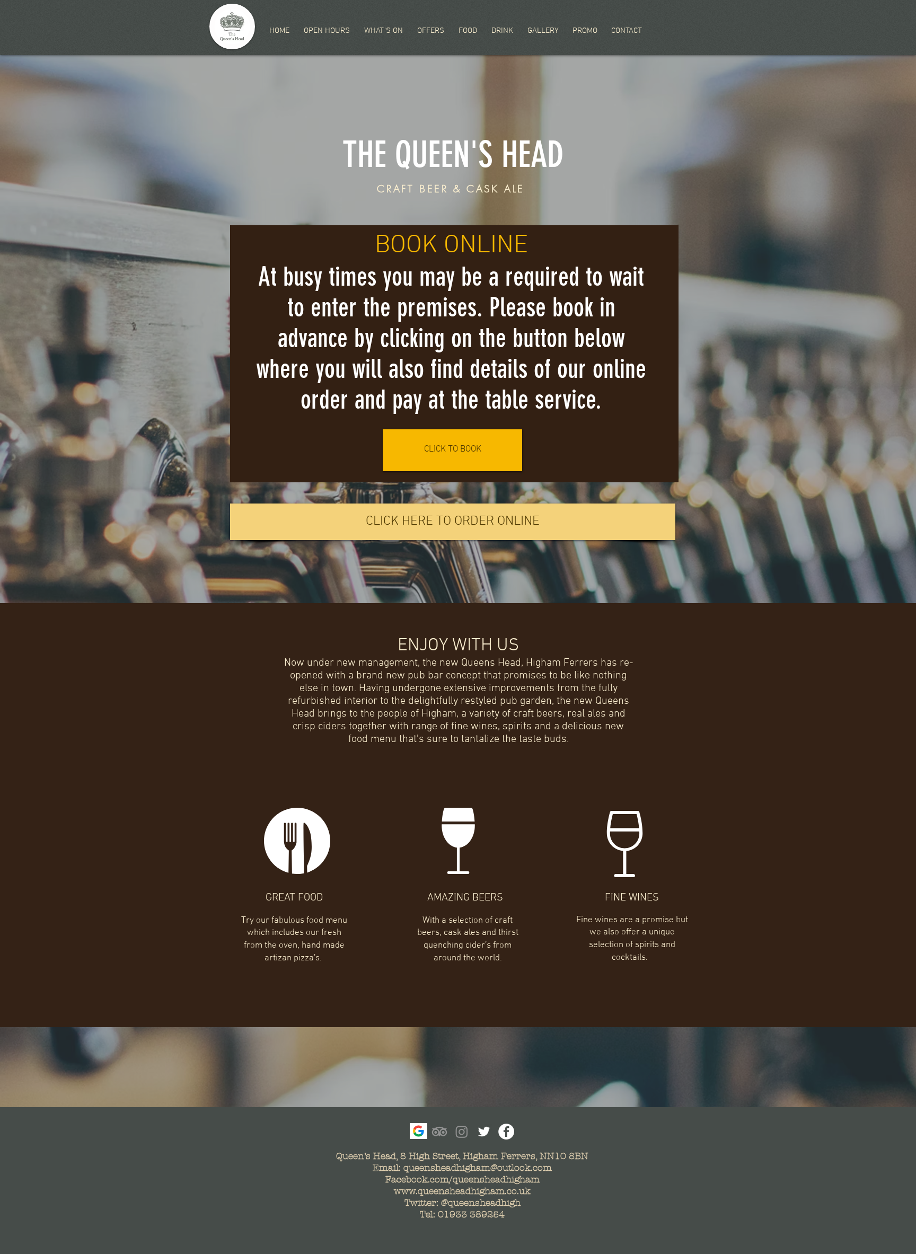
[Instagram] (462, 1132)
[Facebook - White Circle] (506, 1132)
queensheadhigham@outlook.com (477, 1167)
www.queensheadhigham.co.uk (462, 1191)
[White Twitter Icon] (484, 1132)
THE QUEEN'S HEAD (452, 154)
